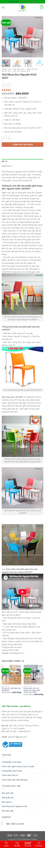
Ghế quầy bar (8, 797)
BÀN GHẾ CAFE (18, 69)
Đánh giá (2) (7, 166)
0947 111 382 (14, 2)
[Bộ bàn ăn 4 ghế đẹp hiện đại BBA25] (11, 674)
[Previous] (5, 37)
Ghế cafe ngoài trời (21, 71)
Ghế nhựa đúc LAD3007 (12, 397)
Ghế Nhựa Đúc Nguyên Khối (14, 806)
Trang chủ (6, 69)
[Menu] (3, 7)
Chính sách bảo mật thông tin (15, 780)
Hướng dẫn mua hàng (11, 762)
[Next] (40, 37)
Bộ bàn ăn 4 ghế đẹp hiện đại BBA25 (11, 689)
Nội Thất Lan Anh (15, 823)
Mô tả (4, 161)
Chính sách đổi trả (10, 775)
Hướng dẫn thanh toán (12, 771)
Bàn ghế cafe (7, 793)
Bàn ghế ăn (7, 802)
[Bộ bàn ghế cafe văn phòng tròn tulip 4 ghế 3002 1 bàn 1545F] (33, 674)
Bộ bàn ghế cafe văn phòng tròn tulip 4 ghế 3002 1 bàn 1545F (32, 690)
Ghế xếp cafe (8, 811)
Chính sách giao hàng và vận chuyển (18, 766)
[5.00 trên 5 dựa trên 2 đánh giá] (22, 90)
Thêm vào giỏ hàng (22, 144)
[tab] (22, 161)
